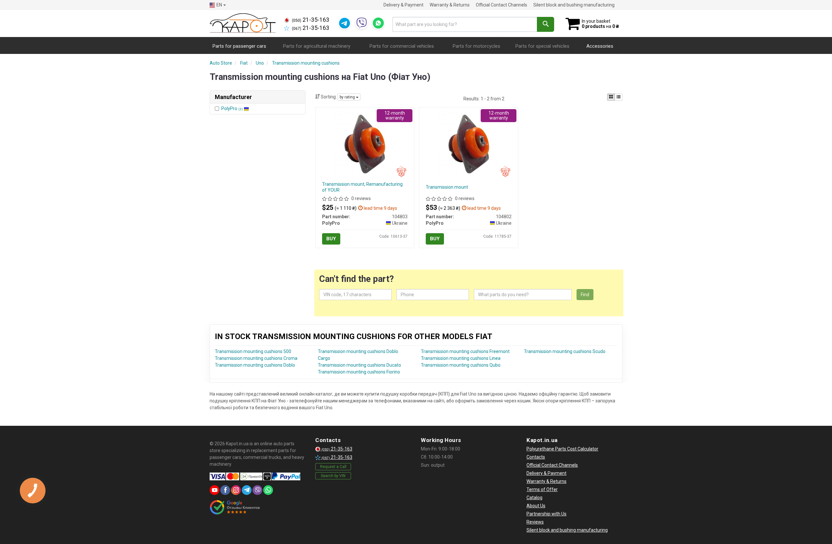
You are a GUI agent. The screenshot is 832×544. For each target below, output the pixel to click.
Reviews (535, 522)
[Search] (545, 24)
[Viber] (361, 23)
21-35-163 (310, 20)
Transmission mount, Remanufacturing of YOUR (362, 187)
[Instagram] (236, 490)
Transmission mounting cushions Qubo (460, 365)
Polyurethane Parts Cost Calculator (562, 448)
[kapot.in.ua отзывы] (235, 507)
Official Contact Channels (501, 4)
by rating (348, 97)
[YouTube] (214, 490)
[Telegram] (344, 23)
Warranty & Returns (450, 4)
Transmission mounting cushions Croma (256, 358)
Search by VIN (333, 476)
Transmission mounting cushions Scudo (564, 351)
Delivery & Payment (403, 4)
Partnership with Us (546, 513)
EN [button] (219, 4)
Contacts (535, 457)
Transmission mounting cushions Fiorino (359, 371)
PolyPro (232, 108)
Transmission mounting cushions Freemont (465, 351)
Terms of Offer (542, 489)
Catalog (534, 497)
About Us (535, 505)
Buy (331, 239)
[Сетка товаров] (611, 97)
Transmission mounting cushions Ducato (359, 365)
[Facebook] (225, 490)
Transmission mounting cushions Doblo (255, 365)
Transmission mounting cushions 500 (253, 351)
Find (585, 294)
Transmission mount (447, 187)
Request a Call (333, 466)
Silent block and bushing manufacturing (574, 4)
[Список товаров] (618, 97)
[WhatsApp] (378, 23)
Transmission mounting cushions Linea (460, 358)
